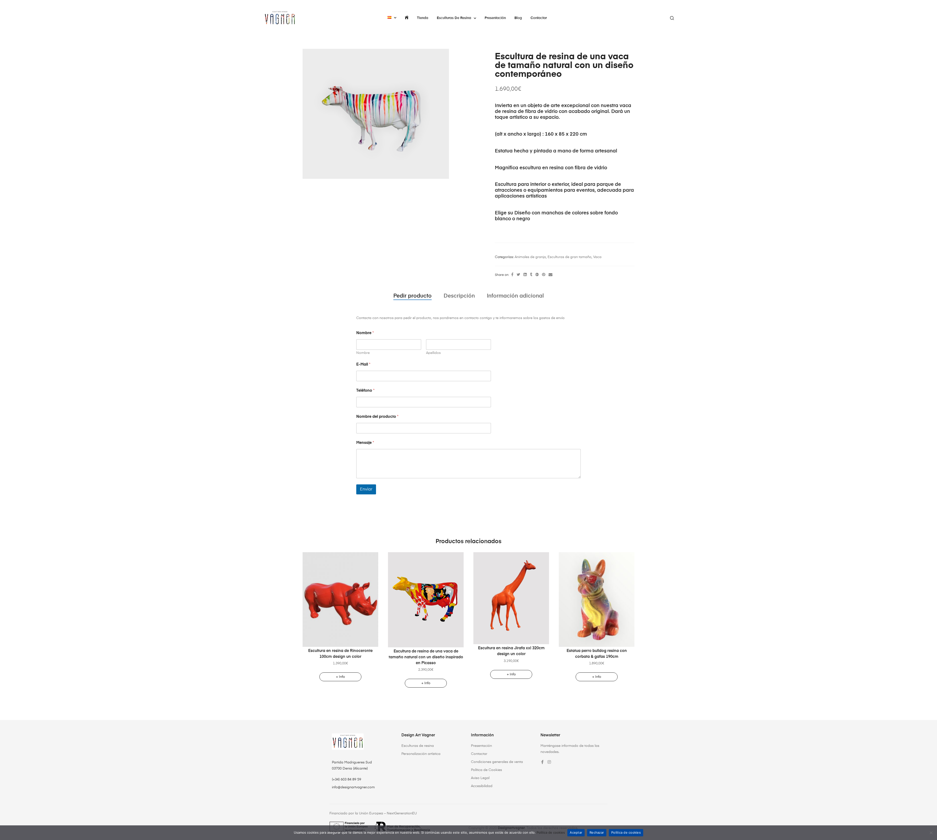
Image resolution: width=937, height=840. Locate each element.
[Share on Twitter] (518, 274)
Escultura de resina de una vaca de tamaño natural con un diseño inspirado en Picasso (426, 657)
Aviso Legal (480, 778)
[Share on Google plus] (537, 274)
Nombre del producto (377, 417)
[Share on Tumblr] (531, 274)
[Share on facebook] (512, 274)
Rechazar (597, 832)
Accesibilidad (481, 786)
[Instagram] (549, 762)
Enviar (366, 489)
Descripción (459, 296)
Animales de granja (530, 257)
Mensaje (365, 443)
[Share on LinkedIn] (525, 274)
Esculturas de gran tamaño (569, 257)
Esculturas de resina (454, 18)
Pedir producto (412, 296)
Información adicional (515, 296)
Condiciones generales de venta (497, 762)
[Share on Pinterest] (543, 274)
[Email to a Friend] (550, 274)
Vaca (597, 257)
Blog (518, 18)
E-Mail (363, 365)
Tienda (422, 18)
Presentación (495, 18)
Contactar (538, 18)
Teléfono (365, 391)
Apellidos (433, 353)
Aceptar (576, 832)
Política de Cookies (486, 770)
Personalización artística (420, 754)
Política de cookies (551, 832)
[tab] (412, 296)
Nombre (363, 353)
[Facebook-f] (542, 762)
